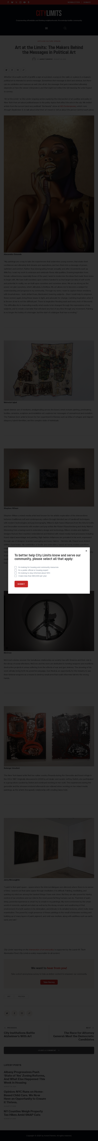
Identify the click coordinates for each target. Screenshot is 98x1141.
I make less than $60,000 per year (32, 576)
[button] (86, 551)
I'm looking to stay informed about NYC (34, 573)
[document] (49, 570)
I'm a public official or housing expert (33, 570)
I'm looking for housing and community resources (38, 567)
